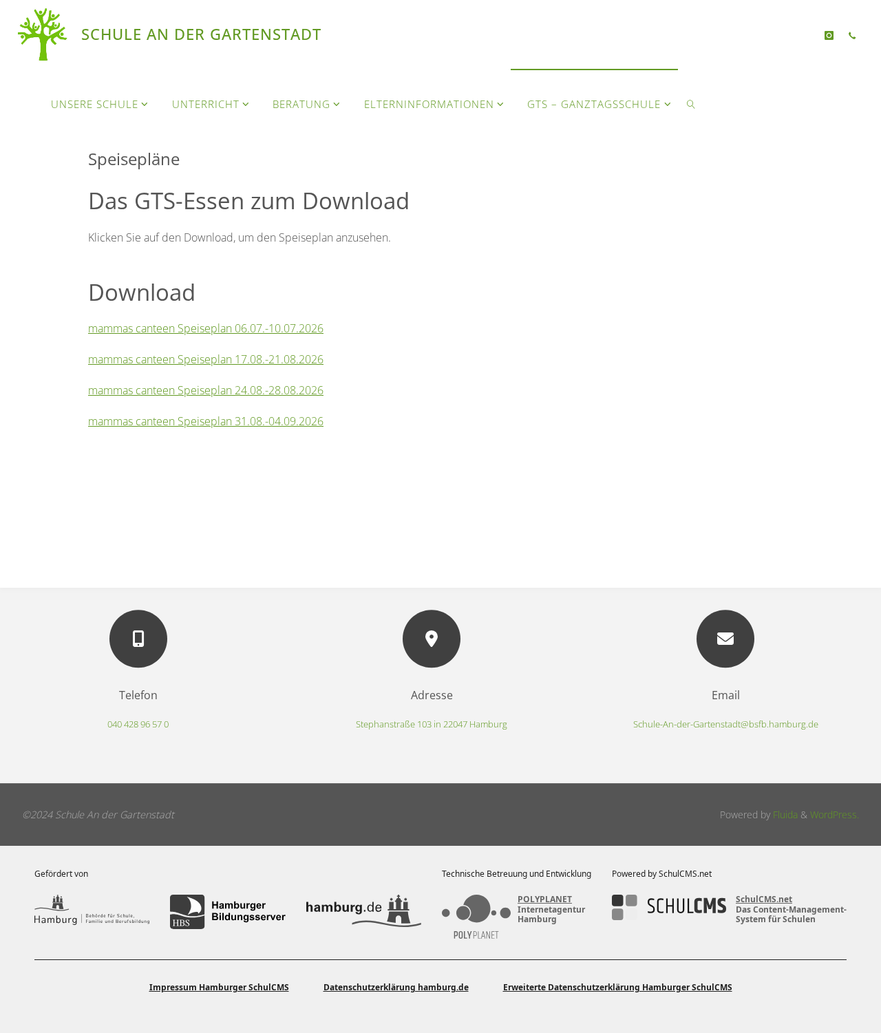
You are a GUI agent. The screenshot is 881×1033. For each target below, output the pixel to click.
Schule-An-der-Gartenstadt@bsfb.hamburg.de (725, 724)
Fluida (784, 814)
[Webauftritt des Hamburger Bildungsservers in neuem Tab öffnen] (227, 912)
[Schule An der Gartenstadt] (44, 34)
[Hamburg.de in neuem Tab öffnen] (363, 912)
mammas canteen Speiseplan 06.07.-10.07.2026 (205, 328)
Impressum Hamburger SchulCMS (219, 987)
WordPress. (834, 814)
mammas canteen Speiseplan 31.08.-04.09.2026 (205, 421)
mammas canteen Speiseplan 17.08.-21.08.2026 (205, 359)
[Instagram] (829, 35)
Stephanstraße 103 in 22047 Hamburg (431, 724)
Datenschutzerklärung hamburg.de (396, 987)
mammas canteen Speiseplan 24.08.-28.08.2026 (205, 390)
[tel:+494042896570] (852, 35)
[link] (691, 103)
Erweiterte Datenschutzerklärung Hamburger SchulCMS (617, 987)
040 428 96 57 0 (138, 724)
